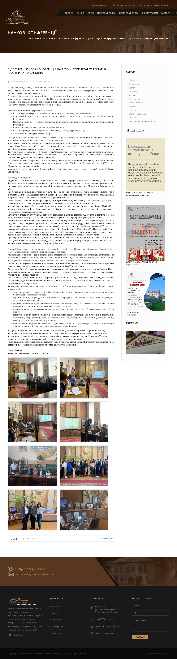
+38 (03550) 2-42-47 (125, 5)
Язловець (133, 110)
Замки (80, 13)
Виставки (56, 606)
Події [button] (91, 13)
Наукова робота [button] (106, 13)
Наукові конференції (73, 38)
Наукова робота (51, 38)
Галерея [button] (165, 13)
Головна (68, 13)
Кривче (132, 106)
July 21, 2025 (131, 315)
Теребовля (133, 91)
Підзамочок (134, 99)
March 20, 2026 (132, 198)
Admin (25, 81)
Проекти (55, 633)
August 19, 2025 (132, 264)
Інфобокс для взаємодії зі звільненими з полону (139, 194)
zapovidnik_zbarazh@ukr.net (155, 5)
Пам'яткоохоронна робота (141, 121)
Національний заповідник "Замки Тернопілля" (41, 653)
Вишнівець (133, 84)
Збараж (132, 80)
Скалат (131, 87)
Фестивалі (56, 619)
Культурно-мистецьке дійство (141, 262)
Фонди (54, 613)
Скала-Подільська (137, 114)
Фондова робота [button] (128, 13)
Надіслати (140, 637)
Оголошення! (133, 312)
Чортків (132, 95)
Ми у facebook (99, 5)
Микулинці (133, 117)
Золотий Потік (135, 102)
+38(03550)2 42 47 (31, 568)
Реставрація (57, 626)
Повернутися (108, 538)
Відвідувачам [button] (150, 13)
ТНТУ (165, 653)
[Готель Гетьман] (145, 342)
